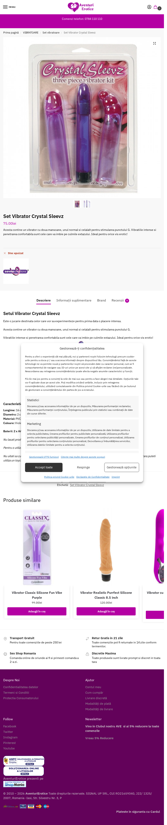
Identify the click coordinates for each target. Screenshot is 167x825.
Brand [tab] (101, 300)
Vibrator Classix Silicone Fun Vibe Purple (37, 595)
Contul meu (93, 687)
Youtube (9, 748)
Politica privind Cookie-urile (59, 476)
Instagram (10, 737)
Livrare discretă (96, 698)
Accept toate (44, 467)
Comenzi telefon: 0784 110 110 (82, 19)
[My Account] (149, 7)
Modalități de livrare (99, 709)
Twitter (8, 732)
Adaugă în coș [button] (36, 611)
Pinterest (9, 743)
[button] (156, 7)
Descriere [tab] (43, 300)
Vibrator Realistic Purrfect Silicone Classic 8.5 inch (106, 595)
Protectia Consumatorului (20, 698)
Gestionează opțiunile (121, 467)
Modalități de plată (98, 704)
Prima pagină (11, 32)
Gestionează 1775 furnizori (44, 456)
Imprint (116, 476)
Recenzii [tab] (120, 300)
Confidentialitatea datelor (20, 687)
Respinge (83, 467)
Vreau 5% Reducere (99, 738)
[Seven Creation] (16, 271)
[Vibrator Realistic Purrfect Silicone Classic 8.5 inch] (106, 547)
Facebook (9, 726)
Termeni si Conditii (16, 692)
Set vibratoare (51, 32)
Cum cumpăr (94, 692)
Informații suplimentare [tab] (73, 300)
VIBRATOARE (30, 32)
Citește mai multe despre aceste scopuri (83, 456)
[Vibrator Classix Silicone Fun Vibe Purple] (36, 547)
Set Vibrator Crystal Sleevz (87, 485)
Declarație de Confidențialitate (93, 476)
